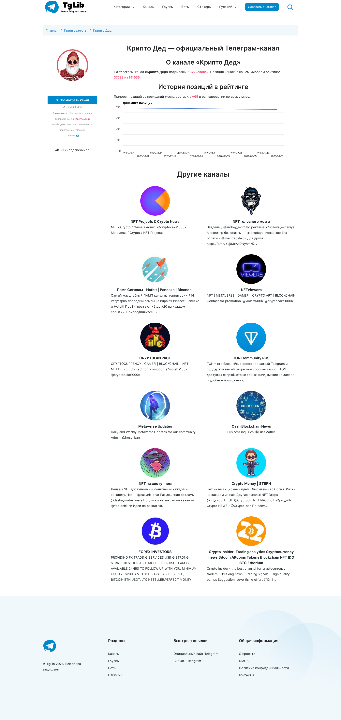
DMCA (244, 661)
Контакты (246, 675)
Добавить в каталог (262, 7)
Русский (225, 7)
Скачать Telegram (187, 661)
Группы (167, 7)
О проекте (247, 654)
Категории (121, 7)
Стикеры (204, 7)
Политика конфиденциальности (264, 668)
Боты (185, 7)
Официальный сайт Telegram (195, 654)
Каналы (148, 7)
